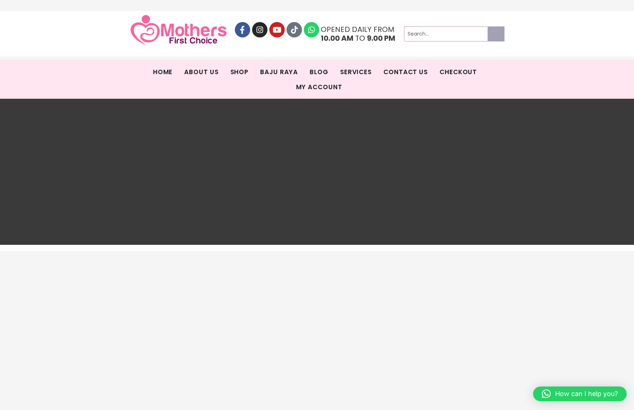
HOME (163, 72)
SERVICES (356, 72)
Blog (319, 72)
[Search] (496, 33)
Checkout (458, 72)
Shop (239, 72)
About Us (201, 72)
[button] (580, 394)
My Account (319, 87)
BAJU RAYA (279, 72)
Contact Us (405, 72)
